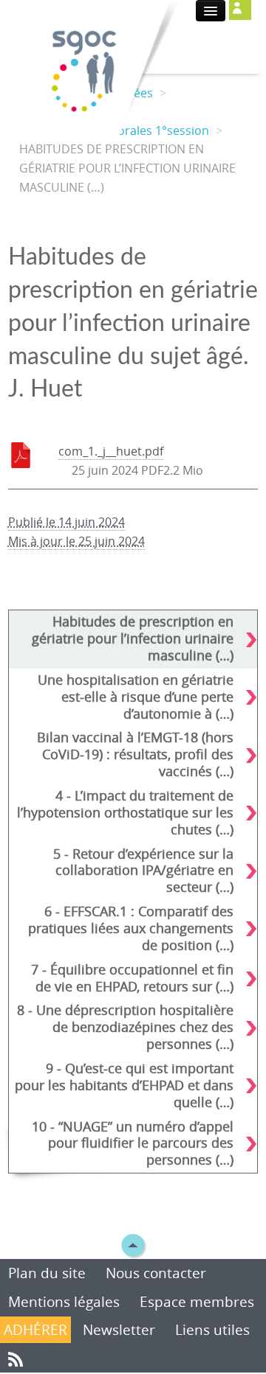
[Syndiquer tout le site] (15, 1358)
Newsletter (119, 1329)
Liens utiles (212, 1329)
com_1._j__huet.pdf (110, 451)
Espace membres (197, 1301)
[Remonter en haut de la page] (133, 1244)
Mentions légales (64, 1301)
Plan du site (48, 1273)
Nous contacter (156, 1273)
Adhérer (35, 1329)
